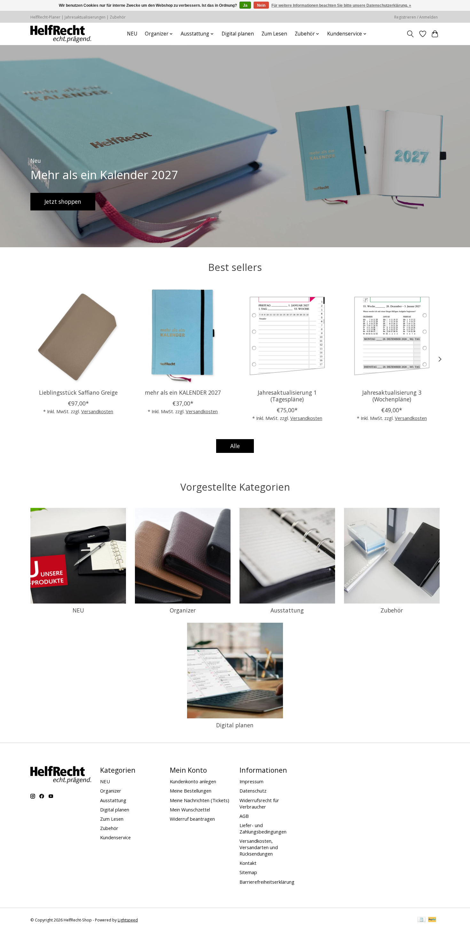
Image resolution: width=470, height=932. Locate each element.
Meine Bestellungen (190, 790)
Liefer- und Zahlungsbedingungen (262, 828)
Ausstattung (287, 610)
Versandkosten (97, 411)
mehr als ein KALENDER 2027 (183, 392)
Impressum (251, 781)
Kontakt (247, 863)
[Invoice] (422, 920)
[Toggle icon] (410, 34)
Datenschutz (252, 790)
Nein (261, 5)
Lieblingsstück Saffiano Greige (78, 392)
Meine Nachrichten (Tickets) (199, 800)
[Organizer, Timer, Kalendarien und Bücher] (60, 34)
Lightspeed (128, 920)
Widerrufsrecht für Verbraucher (259, 803)
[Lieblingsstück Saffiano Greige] (78, 336)
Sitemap (248, 872)
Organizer (183, 610)
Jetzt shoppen (62, 201)
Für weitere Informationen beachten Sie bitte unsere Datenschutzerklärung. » (341, 5)
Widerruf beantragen (192, 819)
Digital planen (238, 33)
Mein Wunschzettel (190, 809)
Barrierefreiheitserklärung (266, 882)
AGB (244, 816)
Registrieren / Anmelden (416, 17)
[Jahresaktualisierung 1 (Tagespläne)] (287, 336)
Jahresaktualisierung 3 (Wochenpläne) (391, 395)
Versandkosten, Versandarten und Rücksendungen (258, 847)
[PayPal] (432, 920)
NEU (132, 33)
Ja (245, 5)
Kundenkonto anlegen (193, 781)
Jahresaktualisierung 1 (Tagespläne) (287, 395)
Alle (235, 446)
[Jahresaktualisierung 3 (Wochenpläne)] (392, 336)
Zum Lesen (274, 33)
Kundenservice (115, 837)
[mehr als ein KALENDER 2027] (183, 336)
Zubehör (391, 610)
